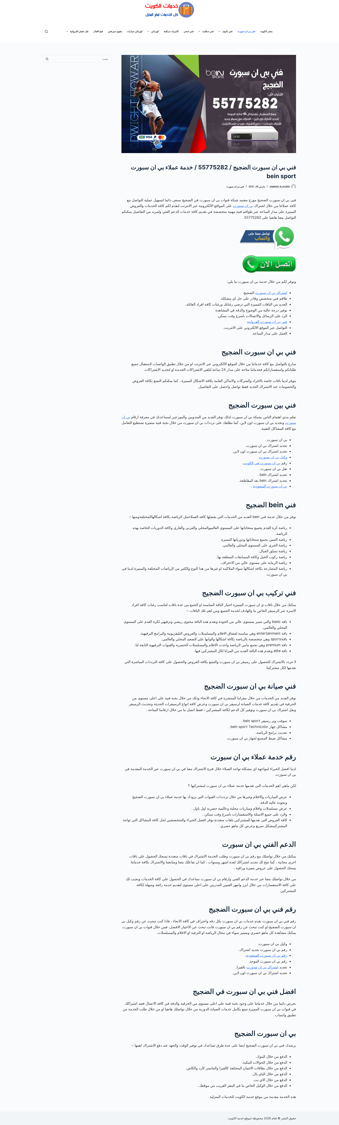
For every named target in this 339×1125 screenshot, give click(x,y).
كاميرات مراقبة (171, 31)
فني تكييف (227, 31)
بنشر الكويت (266, 31)
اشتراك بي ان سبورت (271, 293)
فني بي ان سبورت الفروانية (267, 322)
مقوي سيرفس (115, 31)
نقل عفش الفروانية (79, 31)
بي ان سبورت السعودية (270, 486)
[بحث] (46, 31)
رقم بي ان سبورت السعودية (266, 955)
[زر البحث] (47, 59)
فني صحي (189, 31)
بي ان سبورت (243, 206)
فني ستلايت (208, 31)
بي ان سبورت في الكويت (261, 463)
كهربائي (155, 31)
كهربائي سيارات (135, 31)
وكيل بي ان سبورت (273, 457)
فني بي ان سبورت (246, 31)
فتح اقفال (98, 31)
